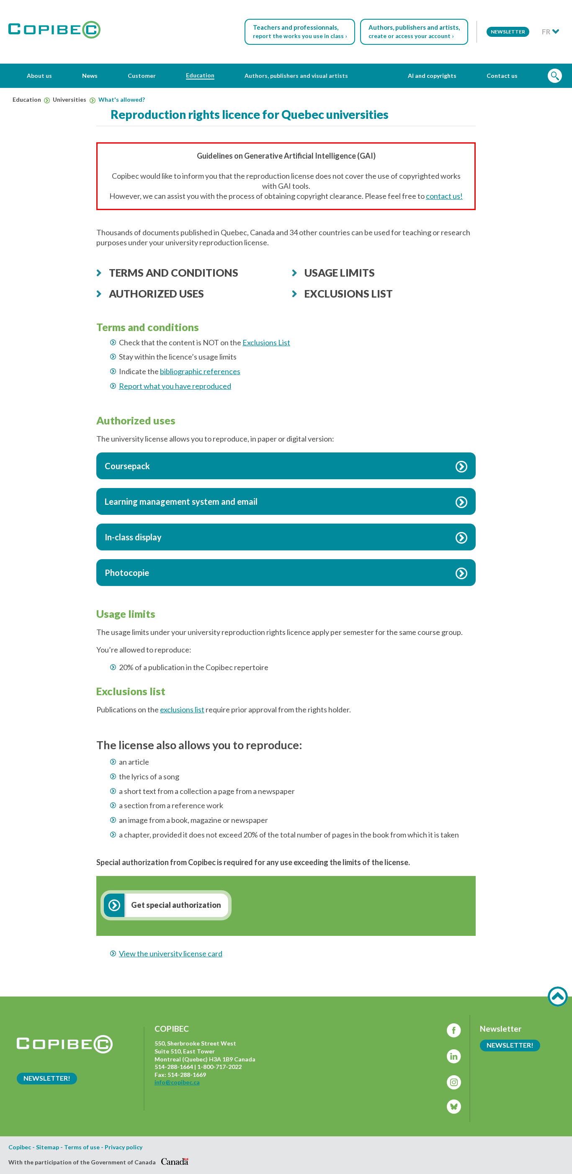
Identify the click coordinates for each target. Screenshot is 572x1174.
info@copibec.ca (177, 1082)
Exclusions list (348, 293)
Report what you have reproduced (175, 385)
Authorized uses (156, 293)
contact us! (444, 195)
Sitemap (47, 1147)
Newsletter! (46, 1078)
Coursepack (127, 466)
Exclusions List (266, 342)
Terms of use (82, 1147)
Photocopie (127, 573)
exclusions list (182, 709)
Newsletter (508, 31)
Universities (70, 99)
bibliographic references (200, 371)
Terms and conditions (173, 272)
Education (27, 99)
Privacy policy (123, 1147)
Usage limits (339, 272)
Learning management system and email (181, 501)
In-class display (133, 537)
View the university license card (170, 953)
